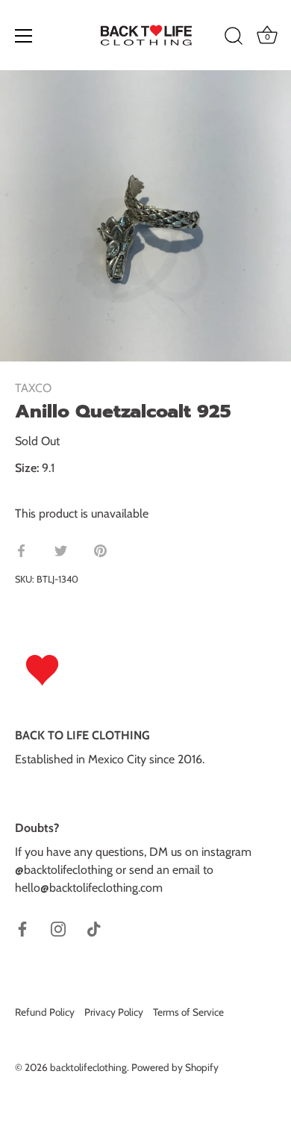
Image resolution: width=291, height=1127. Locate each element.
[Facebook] (22, 928)
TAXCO (33, 388)
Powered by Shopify (175, 1067)
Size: (27, 468)
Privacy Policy (113, 1012)
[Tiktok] (94, 928)
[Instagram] (58, 928)
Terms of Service (188, 1012)
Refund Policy (45, 1012)
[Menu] (23, 35)
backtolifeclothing (88, 1067)
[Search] (233, 38)
